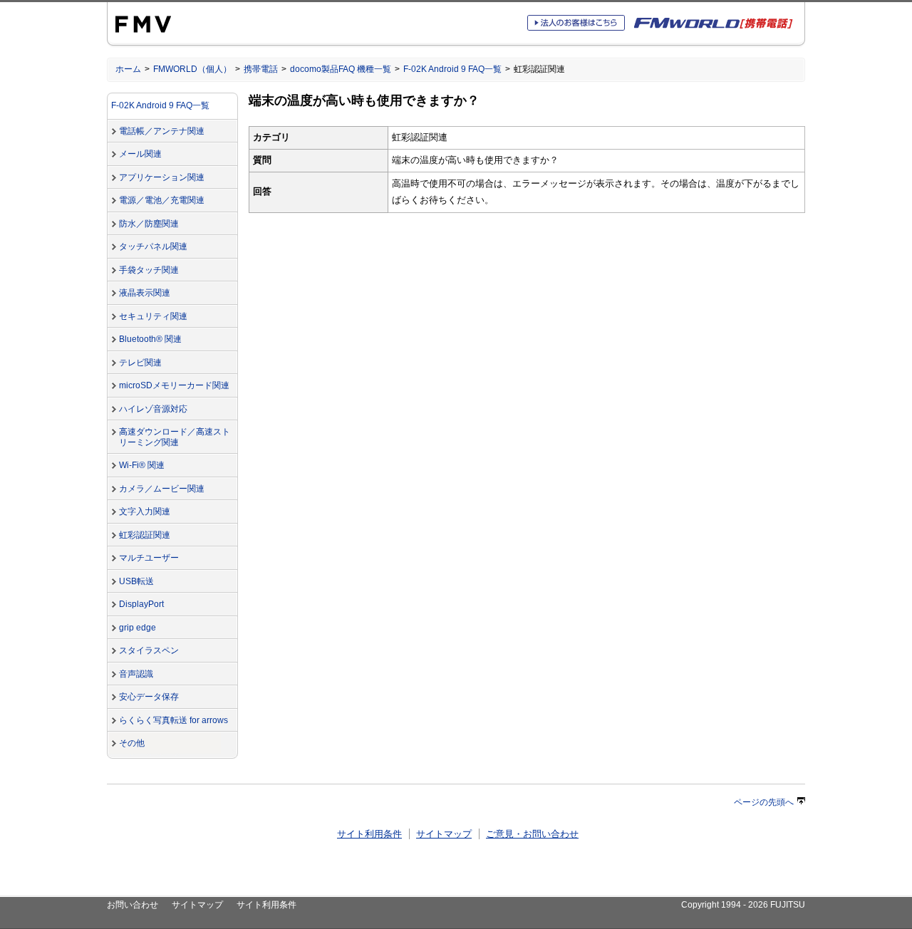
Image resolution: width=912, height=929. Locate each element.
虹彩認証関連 (144, 535)
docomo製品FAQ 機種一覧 (340, 69)
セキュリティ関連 (153, 316)
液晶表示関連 (144, 293)
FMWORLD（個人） (192, 69)
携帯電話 (261, 69)
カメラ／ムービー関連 (161, 489)
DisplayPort (141, 604)
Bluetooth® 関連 (150, 339)
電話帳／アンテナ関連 (161, 131)
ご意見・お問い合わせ (532, 834)
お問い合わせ (132, 905)
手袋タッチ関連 (149, 270)
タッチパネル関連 (153, 246)
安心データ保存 (149, 697)
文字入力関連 (144, 512)
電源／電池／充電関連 (161, 200)
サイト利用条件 (369, 834)
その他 (132, 743)
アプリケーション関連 (161, 177)
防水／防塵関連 (149, 224)
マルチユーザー (149, 558)
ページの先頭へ (764, 802)
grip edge (137, 628)
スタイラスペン (149, 650)
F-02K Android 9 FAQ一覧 (452, 69)
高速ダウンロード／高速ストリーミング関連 (174, 437)
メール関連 (140, 154)
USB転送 (136, 581)
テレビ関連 (140, 363)
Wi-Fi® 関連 (142, 465)
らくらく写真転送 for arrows (173, 720)
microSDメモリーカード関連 (174, 385)
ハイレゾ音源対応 (153, 409)
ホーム (128, 69)
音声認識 (136, 674)
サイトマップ (444, 834)
